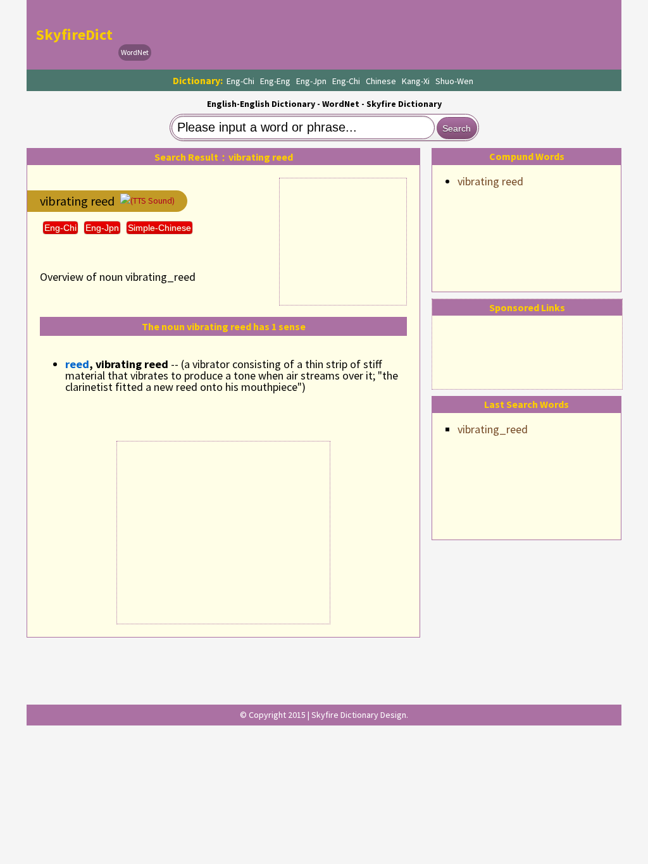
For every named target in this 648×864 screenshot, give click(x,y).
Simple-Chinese (159, 228)
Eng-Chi (240, 81)
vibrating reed (490, 181)
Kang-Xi (416, 81)
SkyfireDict (74, 34)
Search (456, 128)
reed (77, 364)
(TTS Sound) (152, 200)
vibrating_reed (493, 429)
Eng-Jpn (311, 81)
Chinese (381, 81)
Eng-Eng (275, 81)
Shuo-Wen (454, 81)
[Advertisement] (384, 34)
